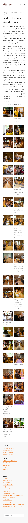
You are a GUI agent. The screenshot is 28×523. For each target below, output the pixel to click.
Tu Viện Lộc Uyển (7, 487)
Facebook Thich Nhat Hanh (10, 452)
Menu (21, 4)
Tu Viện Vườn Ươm (8, 484)
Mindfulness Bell (7, 463)
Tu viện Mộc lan (7, 489)
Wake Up (5, 469)
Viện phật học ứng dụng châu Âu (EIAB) (13, 504)
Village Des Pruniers (8, 480)
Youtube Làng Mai (7, 450)
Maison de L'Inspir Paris (9, 497)
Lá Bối (4, 467)
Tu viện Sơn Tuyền (7, 502)
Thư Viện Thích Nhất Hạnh (10, 461)
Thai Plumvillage (7, 482)
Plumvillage (6, 478)
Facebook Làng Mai (8, 454)
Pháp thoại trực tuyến (8, 448)
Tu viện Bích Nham (8, 491)
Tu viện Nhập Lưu (7, 500)
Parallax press (6, 465)
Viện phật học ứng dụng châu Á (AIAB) (13, 506)
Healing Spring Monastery (9, 493)
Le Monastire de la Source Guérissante (12, 495)
